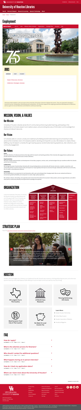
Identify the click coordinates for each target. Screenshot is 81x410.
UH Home (57, 396)
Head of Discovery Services (15, 80)
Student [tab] (22, 74)
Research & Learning (23, 11)
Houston (57, 26)
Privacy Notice (5, 407)
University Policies (30, 408)
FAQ (62, 26)
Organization (41, 26)
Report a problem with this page (27, 405)
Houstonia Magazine (61, 322)
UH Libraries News (45, 392)
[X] (71, 387)
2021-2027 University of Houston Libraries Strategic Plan (21, 230)
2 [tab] (41, 263)
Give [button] (77, 2)
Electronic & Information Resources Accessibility (48, 407)
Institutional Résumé (27, 407)
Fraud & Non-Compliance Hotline (64, 405)
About (43, 11)
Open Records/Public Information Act (15, 407)
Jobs (21, 26)
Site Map (43, 396)
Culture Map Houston (61, 316)
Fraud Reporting (54, 405)
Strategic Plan (49, 26)
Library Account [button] (71, 2)
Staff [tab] (15, 74)
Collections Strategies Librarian (16, 83)
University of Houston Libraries (19, 7)
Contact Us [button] (64, 2)
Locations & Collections (47, 388)
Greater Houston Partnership (63, 313)
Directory (30, 392)
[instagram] (74, 387)
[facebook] (68, 387)
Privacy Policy (31, 386)
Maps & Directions (45, 390)
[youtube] (77, 387)
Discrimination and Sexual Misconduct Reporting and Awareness (15, 408)
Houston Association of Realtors (64, 319)
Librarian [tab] (8, 74)
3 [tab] (42, 263)
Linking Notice (74, 405)
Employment (7, 26)
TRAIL (50, 405)
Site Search (44, 394)
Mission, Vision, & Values (30, 26)
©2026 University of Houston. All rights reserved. (12, 405)
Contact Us (30, 396)
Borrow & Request (12, 11)
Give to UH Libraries (46, 386)
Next (69, 249)
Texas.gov (36, 405)
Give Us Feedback (32, 394)
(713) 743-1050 (6, 400)
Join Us (16, 26)
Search (4, 11)
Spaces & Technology (35, 11)
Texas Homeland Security (43, 405)
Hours (29, 388)
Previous (11, 249)
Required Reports (35, 407)
